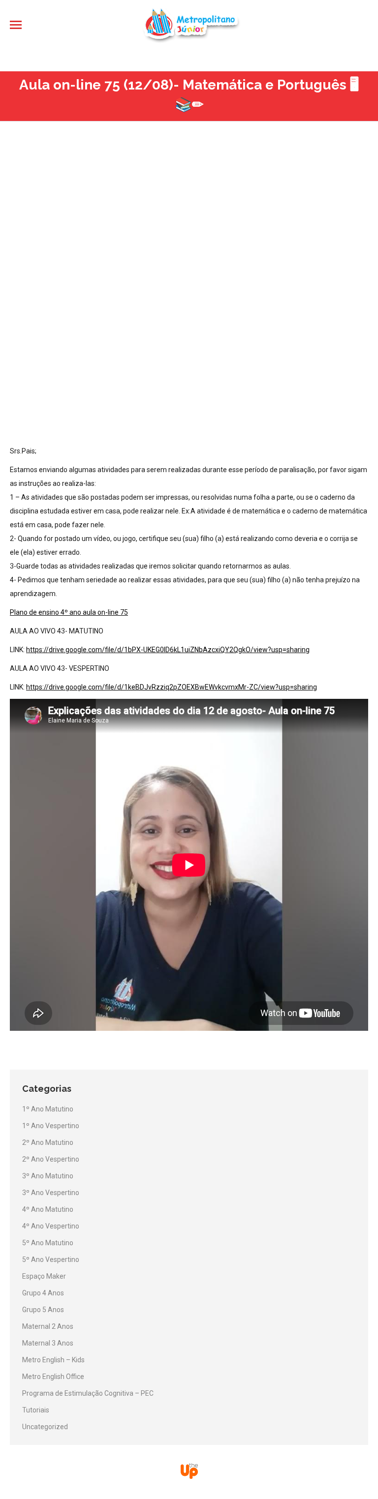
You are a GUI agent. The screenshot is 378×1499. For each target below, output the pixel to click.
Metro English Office (53, 1376)
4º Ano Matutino (47, 1209)
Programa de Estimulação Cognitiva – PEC (88, 1393)
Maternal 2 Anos (47, 1326)
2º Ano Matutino (47, 1142)
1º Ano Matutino (47, 1109)
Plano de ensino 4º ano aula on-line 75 (69, 612)
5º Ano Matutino (47, 1243)
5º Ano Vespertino (50, 1259)
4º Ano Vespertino (50, 1226)
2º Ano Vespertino (50, 1159)
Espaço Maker (44, 1276)
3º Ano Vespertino (50, 1193)
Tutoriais (35, 1410)
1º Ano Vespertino (50, 1126)
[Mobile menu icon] (16, 24)
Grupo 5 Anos (43, 1310)
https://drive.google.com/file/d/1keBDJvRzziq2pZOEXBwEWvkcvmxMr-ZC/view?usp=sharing (171, 687)
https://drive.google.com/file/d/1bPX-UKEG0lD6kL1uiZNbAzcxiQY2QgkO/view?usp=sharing (168, 650)
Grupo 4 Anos (43, 1293)
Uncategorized (45, 1427)
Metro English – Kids (53, 1360)
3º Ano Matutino (47, 1176)
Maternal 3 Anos (47, 1343)
